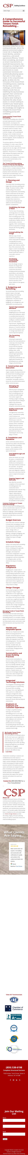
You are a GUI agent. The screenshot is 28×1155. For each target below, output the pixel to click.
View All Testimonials (14, 995)
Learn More (9, 751)
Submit (5, 1139)
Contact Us (7, 781)
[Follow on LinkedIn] (16, 1080)
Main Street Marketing (19, 1153)
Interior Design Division (11, 814)
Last (4, 1128)
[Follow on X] (19, 1080)
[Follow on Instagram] (13, 1080)
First (4, 1123)
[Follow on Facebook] (10, 1080)
